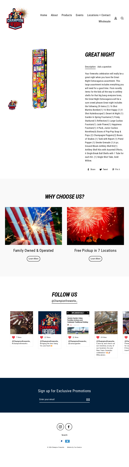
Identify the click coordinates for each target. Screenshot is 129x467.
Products (67, 15)
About (54, 15)
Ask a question (104, 66)
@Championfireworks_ (64, 300)
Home (43, 15)
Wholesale (104, 21)
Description (90, 66)
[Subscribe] (88, 400)
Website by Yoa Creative (74, 447)
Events (80, 15)
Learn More (34, 258)
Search (65, 435)
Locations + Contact (98, 15)
